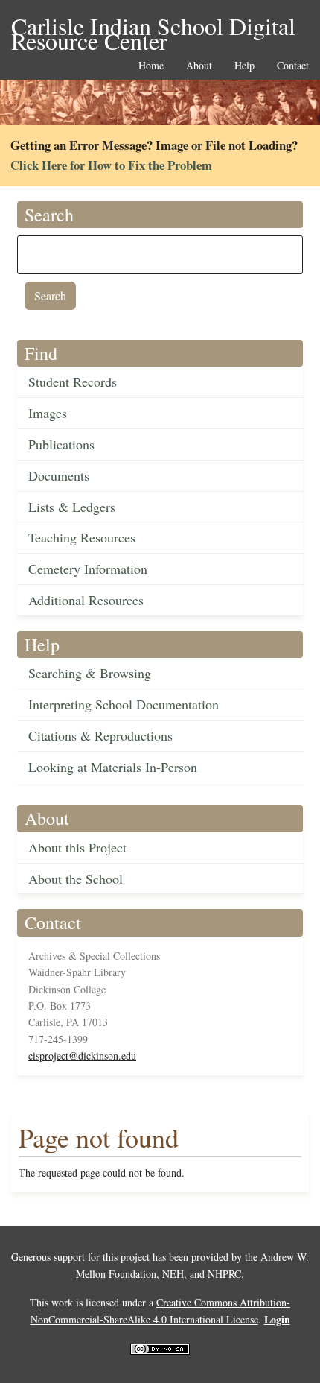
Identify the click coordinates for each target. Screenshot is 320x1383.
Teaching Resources (81, 537)
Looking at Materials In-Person (112, 767)
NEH (173, 1274)
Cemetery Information (87, 568)
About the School (75, 878)
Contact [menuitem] (293, 66)
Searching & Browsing (89, 673)
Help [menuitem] (244, 66)
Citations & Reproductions (100, 735)
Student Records (72, 381)
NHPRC (224, 1274)
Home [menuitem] (151, 66)
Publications (61, 444)
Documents (58, 475)
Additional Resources (86, 600)
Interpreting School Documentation (123, 704)
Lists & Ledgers (71, 507)
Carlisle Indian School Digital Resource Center (153, 27)
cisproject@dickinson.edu (82, 1055)
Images (47, 413)
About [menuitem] (199, 66)
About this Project (77, 847)
